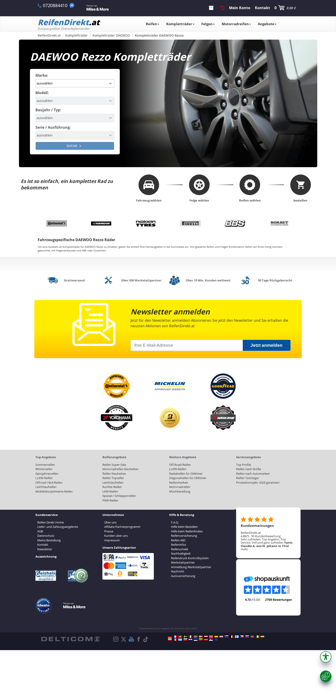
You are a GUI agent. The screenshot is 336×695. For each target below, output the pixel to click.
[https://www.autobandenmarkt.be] (231, 636)
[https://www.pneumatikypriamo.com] (247, 636)
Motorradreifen (235, 24)
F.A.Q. (175, 522)
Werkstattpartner (183, 562)
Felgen (207, 24)
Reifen (151, 24)
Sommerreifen (45, 465)
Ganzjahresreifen (46, 474)
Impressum (112, 540)
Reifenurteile (179, 549)
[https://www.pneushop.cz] (242, 636)
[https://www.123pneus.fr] (175, 636)
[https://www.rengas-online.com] (237, 636)
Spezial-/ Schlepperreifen (119, 496)
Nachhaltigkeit (181, 553)
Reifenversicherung (184, 536)
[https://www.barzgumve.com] (185, 639)
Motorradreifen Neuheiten (120, 469)
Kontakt (42, 544)
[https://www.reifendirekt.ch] (180, 636)
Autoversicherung (183, 576)
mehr (244, 549)
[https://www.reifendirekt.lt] (201, 639)
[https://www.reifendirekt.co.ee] (195, 639)
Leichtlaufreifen (45, 487)
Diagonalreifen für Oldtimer (187, 478)
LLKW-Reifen (44, 478)
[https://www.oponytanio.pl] (170, 639)
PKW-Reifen (110, 500)
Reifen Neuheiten (114, 474)
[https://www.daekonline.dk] (201, 636)
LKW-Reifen (110, 491)
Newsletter (44, 549)
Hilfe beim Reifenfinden (187, 531)
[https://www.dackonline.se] (185, 636)
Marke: (41, 75)
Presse (108, 531)
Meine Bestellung (49, 540)
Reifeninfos (178, 544)
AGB (40, 531)
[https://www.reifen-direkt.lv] (206, 639)
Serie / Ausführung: (53, 127)
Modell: (42, 92)
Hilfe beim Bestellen (184, 527)
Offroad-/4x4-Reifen (48, 482)
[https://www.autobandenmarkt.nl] (206, 636)
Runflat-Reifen (112, 487)
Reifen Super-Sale (114, 465)
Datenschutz (45, 536)
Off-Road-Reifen (180, 465)
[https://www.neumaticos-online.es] (216, 636)
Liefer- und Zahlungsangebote (57, 527)
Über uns (110, 522)
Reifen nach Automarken (253, 474)
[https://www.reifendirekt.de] (170, 636)
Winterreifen (43, 469)
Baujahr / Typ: (48, 109)
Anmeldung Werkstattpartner (191, 567)
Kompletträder (179, 24)
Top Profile (243, 465)
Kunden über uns (116, 536)
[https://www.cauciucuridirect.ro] (175, 639)
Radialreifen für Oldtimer (186, 474)
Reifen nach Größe (248, 469)
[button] (325, 656)
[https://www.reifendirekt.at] (221, 636)
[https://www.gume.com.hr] (190, 639)
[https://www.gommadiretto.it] (190, 636)
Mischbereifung (179, 491)
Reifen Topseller (113, 478)
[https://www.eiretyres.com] (257, 636)
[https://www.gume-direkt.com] (226, 636)
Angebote (266, 24)
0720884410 (55, 5)
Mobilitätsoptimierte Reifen (54, 491)
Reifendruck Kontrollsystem (190, 558)
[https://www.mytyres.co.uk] (211, 636)
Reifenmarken (178, 482)
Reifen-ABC (178, 540)
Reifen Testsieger (247, 478)
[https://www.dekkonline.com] (195, 636)
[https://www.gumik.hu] (262, 636)
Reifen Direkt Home (50, 522)
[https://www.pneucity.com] (252, 636)
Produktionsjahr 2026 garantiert (258, 482)
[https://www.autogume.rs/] (211, 639)
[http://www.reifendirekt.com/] (216, 639)
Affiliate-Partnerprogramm (122, 527)
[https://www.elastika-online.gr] (180, 639)
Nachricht (177, 571)
